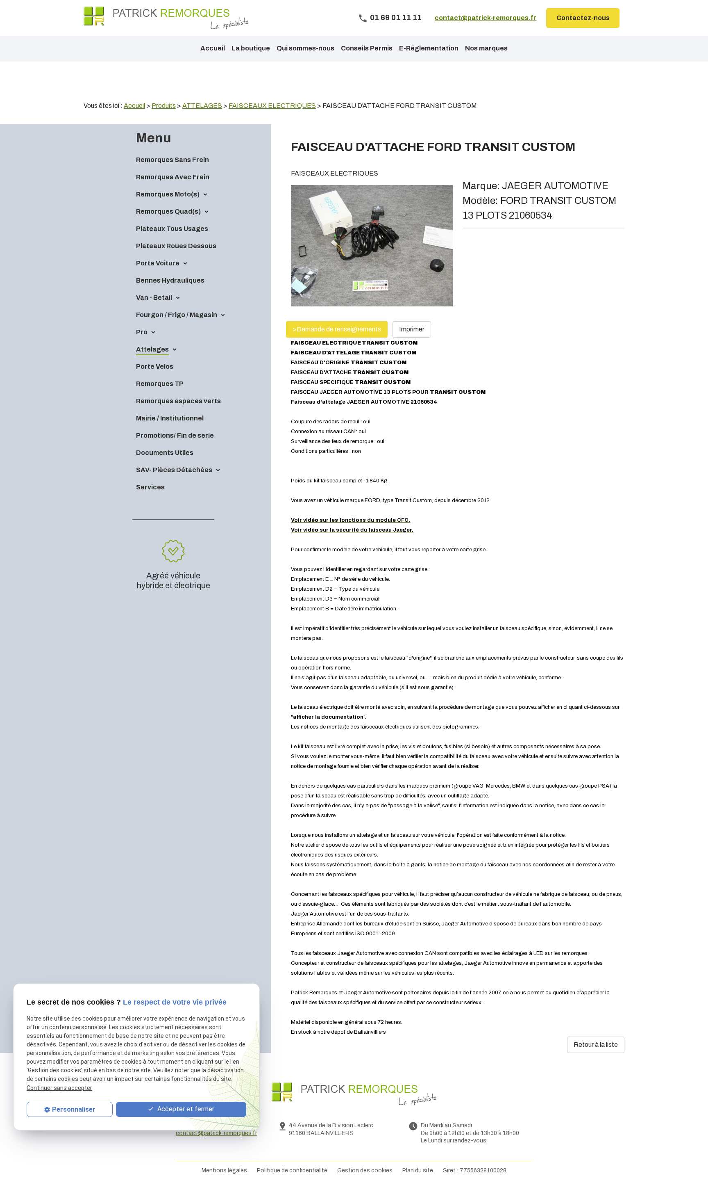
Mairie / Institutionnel (170, 418)
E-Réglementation (428, 48)
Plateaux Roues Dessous (176, 245)
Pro (142, 332)
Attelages (152, 349)
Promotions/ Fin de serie (175, 435)
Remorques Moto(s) (168, 194)
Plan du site (417, 1170)
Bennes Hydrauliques (170, 280)
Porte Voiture (157, 263)
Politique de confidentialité (292, 1170)
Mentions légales (224, 1170)
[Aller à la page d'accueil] (166, 18)
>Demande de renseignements (337, 329)
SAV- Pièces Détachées (174, 469)
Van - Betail (154, 297)
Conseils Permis (367, 48)
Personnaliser (73, 1109)
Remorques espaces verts (178, 400)
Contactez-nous (583, 17)
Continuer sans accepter (59, 1088)
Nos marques (486, 48)
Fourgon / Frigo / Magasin (176, 314)
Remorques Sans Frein (172, 159)
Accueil (212, 48)
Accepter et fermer (185, 1109)
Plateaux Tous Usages (172, 228)
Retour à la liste (596, 1044)
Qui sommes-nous (305, 48)
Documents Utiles (164, 452)
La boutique (250, 48)
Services (150, 487)
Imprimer (411, 329)
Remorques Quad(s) (168, 211)
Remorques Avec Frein (172, 177)
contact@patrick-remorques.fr (485, 17)
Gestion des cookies (365, 1170)
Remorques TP (160, 383)
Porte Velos (154, 366)
